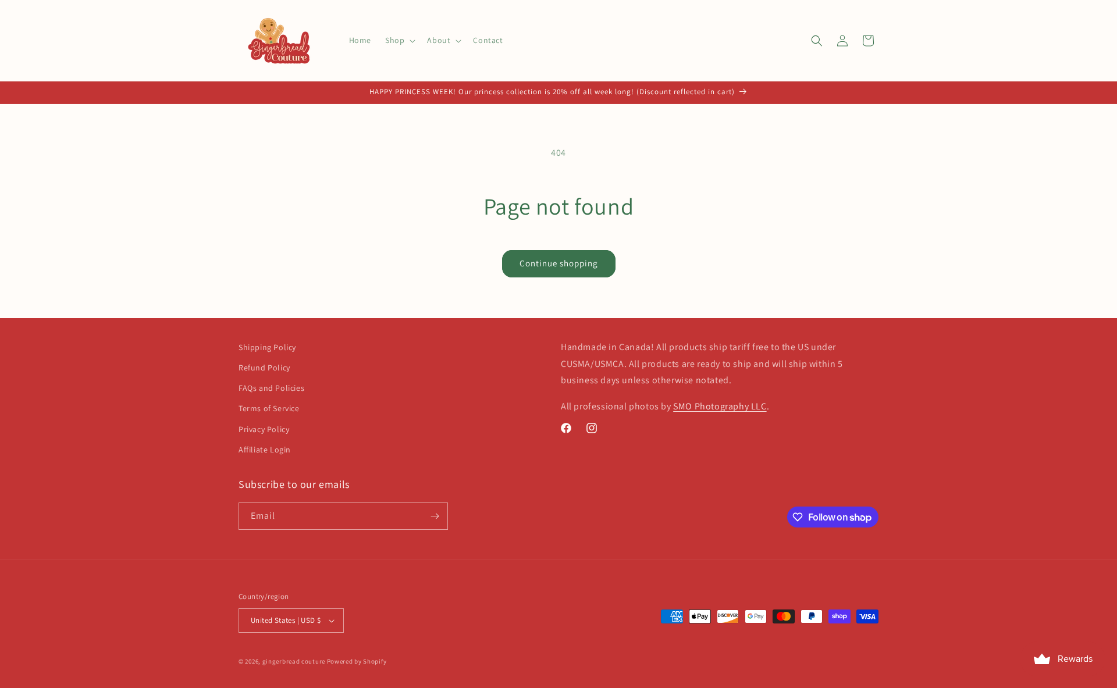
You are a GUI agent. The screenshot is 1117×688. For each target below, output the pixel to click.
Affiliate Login (265, 449)
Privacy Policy (264, 429)
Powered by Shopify (357, 661)
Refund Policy (264, 367)
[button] (399, 40)
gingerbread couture (293, 661)
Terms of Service (269, 408)
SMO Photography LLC (719, 406)
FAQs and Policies (271, 388)
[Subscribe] (434, 516)
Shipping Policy (267, 347)
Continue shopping (559, 263)
